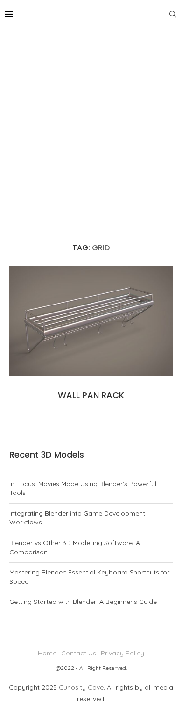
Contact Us (78, 653)
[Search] (172, 14)
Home (47, 653)
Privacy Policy (122, 653)
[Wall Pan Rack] (91, 320)
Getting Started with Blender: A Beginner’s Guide (83, 601)
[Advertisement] (91, 124)
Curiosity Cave (81, 687)
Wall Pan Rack (91, 395)
